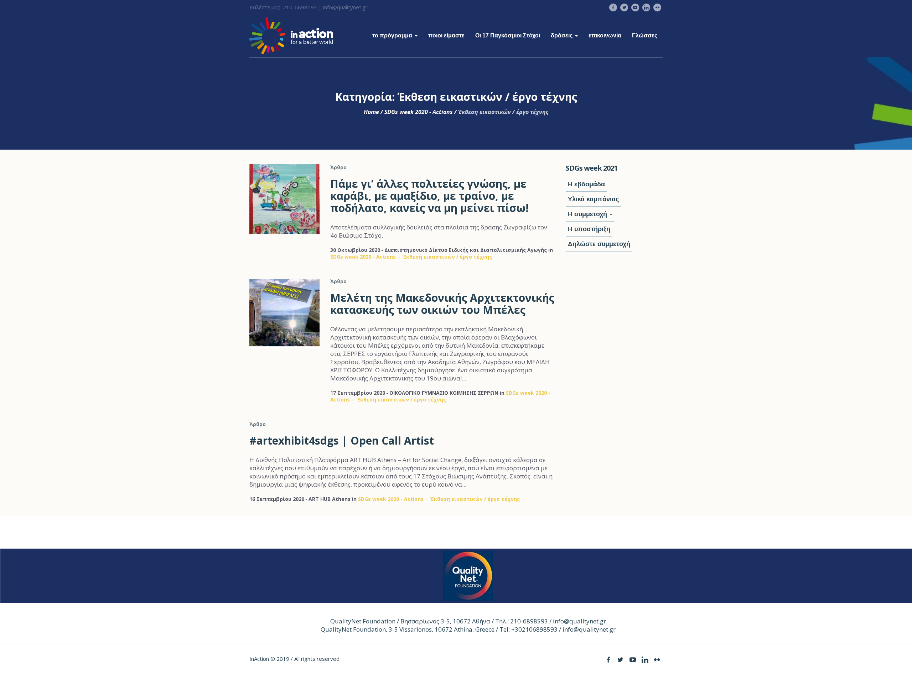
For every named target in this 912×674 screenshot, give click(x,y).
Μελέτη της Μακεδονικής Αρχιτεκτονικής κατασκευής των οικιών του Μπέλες (442, 303)
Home (371, 112)
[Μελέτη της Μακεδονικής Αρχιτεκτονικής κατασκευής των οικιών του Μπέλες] (284, 313)
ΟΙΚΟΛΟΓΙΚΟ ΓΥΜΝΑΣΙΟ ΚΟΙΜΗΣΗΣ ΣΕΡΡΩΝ (443, 392)
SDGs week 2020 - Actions (418, 112)
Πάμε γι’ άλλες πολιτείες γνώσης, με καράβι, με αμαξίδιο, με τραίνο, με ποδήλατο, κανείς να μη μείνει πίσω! (429, 195)
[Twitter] (624, 7)
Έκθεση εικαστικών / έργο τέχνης (447, 256)
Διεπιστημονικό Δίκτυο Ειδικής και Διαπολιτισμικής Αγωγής (465, 250)
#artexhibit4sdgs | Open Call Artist (341, 440)
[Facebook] (613, 7)
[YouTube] (635, 7)
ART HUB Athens (330, 499)
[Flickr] (657, 7)
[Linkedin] (646, 7)
